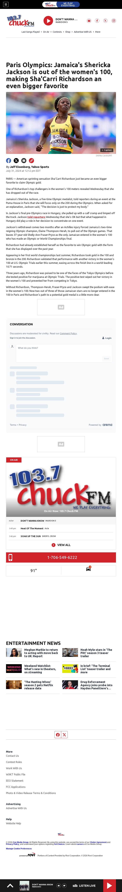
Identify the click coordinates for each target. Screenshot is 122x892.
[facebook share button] (8, 160)
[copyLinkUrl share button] (31, 160)
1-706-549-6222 (62, 557)
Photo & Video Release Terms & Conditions (31, 793)
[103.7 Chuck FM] (61, 4)
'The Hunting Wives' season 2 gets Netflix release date (38, 685)
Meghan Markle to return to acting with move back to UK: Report (41, 653)
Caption (107, 150)
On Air (46, 32)
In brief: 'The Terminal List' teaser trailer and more (96, 669)
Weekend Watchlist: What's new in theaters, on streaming (40, 669)
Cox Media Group (20, 842)
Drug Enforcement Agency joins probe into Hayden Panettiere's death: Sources (96, 685)
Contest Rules (14, 762)
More (97, 32)
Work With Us (14, 768)
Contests (57, 32)
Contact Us (12, 755)
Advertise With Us (16, 808)
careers (80, 844)
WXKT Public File (15, 774)
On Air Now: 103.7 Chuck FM (61, 511)
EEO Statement (14, 780)
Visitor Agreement (98, 842)
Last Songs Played (31, 32)
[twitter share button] (16, 160)
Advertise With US (83, 32)
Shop (67, 32)
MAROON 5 (62, 22)
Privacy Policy (12, 844)
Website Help (13, 823)
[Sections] (6, 4)
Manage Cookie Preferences (19, 849)
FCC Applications (16, 786)
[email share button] (23, 160)
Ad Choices (59, 844)
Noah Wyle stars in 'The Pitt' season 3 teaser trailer (96, 653)
